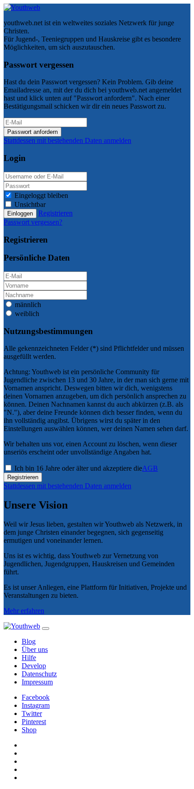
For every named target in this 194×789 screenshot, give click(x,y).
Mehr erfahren (24, 611)
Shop (29, 730)
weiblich (27, 313)
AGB (150, 468)
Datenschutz (39, 674)
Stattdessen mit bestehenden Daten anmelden (67, 140)
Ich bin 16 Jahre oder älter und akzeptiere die (86, 468)
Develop (34, 666)
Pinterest (34, 721)
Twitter (32, 713)
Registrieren (22, 477)
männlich (28, 304)
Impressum (37, 682)
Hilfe (29, 657)
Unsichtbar (30, 204)
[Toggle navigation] (45, 628)
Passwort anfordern (32, 131)
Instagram (36, 705)
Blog (29, 641)
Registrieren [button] (55, 213)
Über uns (35, 649)
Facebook (36, 697)
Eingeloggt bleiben (41, 195)
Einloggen (20, 213)
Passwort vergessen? (33, 222)
